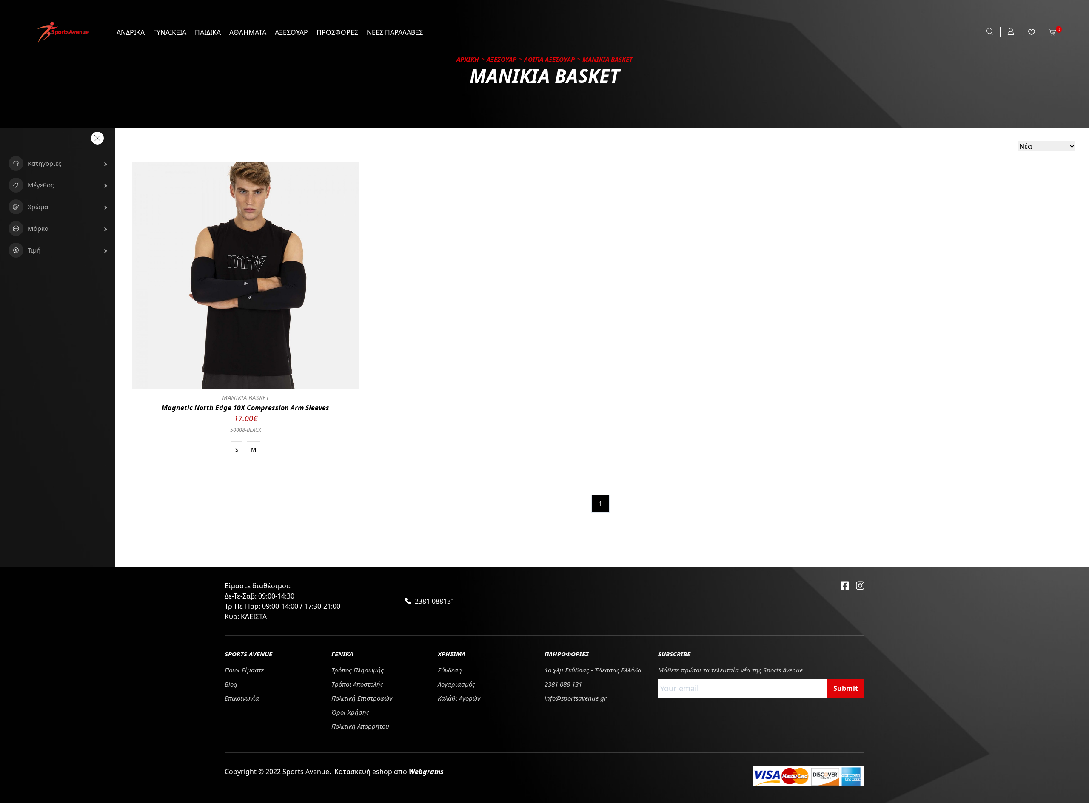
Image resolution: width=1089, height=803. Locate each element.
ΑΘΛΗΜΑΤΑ (247, 32)
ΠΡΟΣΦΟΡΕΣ (337, 32)
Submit (845, 688)
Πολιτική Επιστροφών (361, 698)
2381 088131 (435, 601)
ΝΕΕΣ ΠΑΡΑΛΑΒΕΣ (395, 32)
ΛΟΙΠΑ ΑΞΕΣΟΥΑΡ (549, 59)
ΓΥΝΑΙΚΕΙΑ (169, 32)
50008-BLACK (245, 430)
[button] (57, 163)
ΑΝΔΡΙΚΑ (131, 32)
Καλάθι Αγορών (459, 698)
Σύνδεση (450, 670)
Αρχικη (467, 59)
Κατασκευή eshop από (389, 771)
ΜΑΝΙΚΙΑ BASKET (245, 397)
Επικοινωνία (242, 698)
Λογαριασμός (456, 684)
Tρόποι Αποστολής (357, 684)
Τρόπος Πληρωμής (357, 670)
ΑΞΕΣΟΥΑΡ (291, 32)
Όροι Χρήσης (350, 712)
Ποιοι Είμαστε (244, 670)
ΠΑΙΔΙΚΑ (208, 32)
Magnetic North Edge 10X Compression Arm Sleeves (245, 407)
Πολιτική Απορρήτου (360, 726)
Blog (231, 684)
